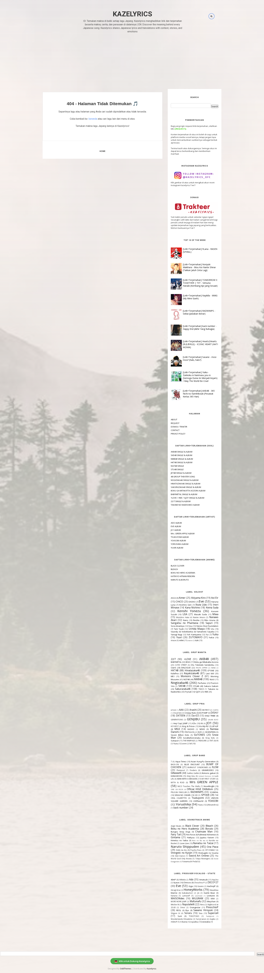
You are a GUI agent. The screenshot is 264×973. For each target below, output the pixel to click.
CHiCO (179, 601)
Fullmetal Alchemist (207, 834)
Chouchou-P (199, 882)
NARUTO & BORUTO (180, 579)
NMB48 (198, 679)
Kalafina (175, 673)
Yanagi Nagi (176, 634)
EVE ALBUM (176, 526)
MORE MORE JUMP (178, 901)
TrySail (188, 691)
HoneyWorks (193, 889)
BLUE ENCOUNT (192, 764)
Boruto (209, 828)
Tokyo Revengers (203, 858)
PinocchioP (212, 907)
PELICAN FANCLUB (179, 792)
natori (190, 640)
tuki (197, 640)
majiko (212, 919)
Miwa (215, 614)
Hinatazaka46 (192, 670)
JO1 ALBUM (176, 530)
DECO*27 (213, 882)
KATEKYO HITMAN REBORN (183, 576)
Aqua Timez (180, 761)
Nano (185, 620)
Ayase (176, 882)
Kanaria (174, 895)
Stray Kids (210, 738)
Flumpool (181, 770)
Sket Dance (180, 856)
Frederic (193, 770)
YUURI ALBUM (177, 547)
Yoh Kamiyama (194, 634)
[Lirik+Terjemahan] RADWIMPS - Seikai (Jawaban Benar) (199, 312)
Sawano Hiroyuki (203, 910)
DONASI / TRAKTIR (179, 426)
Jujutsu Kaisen (207, 837)
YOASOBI (213, 801)
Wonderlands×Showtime (181, 919)
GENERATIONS (177, 719)
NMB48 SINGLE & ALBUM (182, 459)
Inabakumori (187, 893)
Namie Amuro (199, 617)
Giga (191, 886)
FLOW (215, 767)
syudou (194, 921)
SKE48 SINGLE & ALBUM (181, 455)
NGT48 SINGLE (177, 466)
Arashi (193, 709)
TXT (211, 740)
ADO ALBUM (176, 522)
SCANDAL (214, 792)
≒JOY (197, 691)
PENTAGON (189, 732)
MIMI (213, 898)
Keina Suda (212, 607)
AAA (181, 709)
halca (211, 637)
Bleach (209, 825)
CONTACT (175, 430)
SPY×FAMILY (210, 850)
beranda (93, 118)
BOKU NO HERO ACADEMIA (183, 572)
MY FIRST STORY (209, 779)
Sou (190, 626)
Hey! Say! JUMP (180, 723)
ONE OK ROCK (177, 789)
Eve (201, 601)
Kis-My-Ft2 (204, 726)
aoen (184, 743)
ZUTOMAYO (195, 637)
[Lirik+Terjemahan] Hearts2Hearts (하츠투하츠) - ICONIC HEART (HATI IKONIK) (200, 344)
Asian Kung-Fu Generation (203, 761)
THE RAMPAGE (189, 740)
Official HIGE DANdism (200, 789)
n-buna (183, 921)
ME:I (172, 676)
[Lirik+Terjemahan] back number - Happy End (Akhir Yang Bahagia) (199, 327)
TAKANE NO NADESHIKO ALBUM (185, 504)
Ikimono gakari (209, 773)
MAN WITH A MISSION (187, 778)
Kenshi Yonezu (189, 611)
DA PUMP (203, 712)
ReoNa (196, 620)
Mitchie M (175, 904)
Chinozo (187, 882)
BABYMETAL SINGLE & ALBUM (184, 494)
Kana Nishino (192, 607)
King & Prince (188, 726)
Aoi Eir (214, 597)
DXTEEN (180, 715)
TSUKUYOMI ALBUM (180, 537)
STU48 (196, 686)
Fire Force (190, 834)
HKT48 (174, 670)
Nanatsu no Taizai (203, 843)
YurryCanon (201, 919)
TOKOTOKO (194, 916)
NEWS (202, 729)
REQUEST (175, 423)
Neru (202, 904)
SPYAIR (205, 795)
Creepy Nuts (190, 712)
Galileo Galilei (193, 773)
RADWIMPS (197, 792)
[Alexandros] (212, 804)
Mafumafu (195, 901)
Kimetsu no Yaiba (179, 840)
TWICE (201, 689)
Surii (180, 916)
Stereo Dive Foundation (207, 626)
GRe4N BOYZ (213, 720)
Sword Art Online (199, 855)
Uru (212, 629)
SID (196, 795)
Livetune (211, 895)
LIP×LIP (215, 726)
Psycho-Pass (196, 850)
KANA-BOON (176, 776)
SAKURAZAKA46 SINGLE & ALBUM (186, 487)
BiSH (188, 662)
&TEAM (173, 710)
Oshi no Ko (181, 850)
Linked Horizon (205, 776)
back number (180, 807)
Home (102, 151)
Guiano (200, 886)
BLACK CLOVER (177, 565)
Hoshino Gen (185, 604)
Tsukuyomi (198, 797)
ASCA (173, 598)
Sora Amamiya (177, 626)
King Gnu (191, 776)
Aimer (182, 597)
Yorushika (183, 804)
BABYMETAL (176, 662)
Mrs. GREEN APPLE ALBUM (182, 533)
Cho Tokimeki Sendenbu (202, 665)
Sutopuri (175, 740)
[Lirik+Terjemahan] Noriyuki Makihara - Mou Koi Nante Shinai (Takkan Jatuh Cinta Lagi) (199, 267)
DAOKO (192, 601)
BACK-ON (175, 764)
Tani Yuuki (179, 629)
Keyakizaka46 (191, 673)
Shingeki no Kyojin (181, 852)
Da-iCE (195, 715)
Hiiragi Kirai (175, 890)
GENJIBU (193, 719)
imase (173, 640)
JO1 (209, 723)
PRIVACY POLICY (178, 433)
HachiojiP (211, 886)
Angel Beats (176, 826)
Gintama (175, 837)
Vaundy (174, 631)
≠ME (206, 691)
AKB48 (204, 659)
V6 (217, 740)
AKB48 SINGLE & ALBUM (181, 451)
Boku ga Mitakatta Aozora (206, 662)
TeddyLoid (210, 916)
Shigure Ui (175, 913)
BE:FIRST (205, 710)
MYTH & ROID (177, 782)
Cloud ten (177, 713)
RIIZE (200, 732)
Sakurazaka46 (183, 689)
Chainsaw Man (204, 831)
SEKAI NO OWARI (182, 795)
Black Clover (192, 825)
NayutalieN (188, 904)
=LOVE (187, 659)
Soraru (188, 913)
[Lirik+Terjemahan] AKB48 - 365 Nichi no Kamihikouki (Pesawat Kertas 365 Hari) (199, 393)
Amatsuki (203, 879)
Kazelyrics (132, 14)
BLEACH (174, 569)
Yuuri (179, 637)
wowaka (206, 921)
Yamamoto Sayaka (205, 631)
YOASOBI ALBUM (178, 540)
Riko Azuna (209, 620)
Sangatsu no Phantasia (184, 623)
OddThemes (125, 968)
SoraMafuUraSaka (191, 737)
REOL (178, 910)
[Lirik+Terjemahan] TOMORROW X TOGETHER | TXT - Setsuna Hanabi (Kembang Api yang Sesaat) (200, 283)
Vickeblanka (187, 631)
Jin (198, 893)
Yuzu (175, 743)
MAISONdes (177, 898)
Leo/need (198, 896)
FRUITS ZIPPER (201, 668)
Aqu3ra (215, 879)
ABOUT (174, 419)
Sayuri (209, 623)
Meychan (211, 901)
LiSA (185, 614)
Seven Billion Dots (180, 735)
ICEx (194, 723)
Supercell (213, 913)
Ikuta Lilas (201, 604)
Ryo (187, 910)
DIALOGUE (186, 667)
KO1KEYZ (175, 726)
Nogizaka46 (179, 682)
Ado (191, 879)
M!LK (177, 729)
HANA (213, 668)
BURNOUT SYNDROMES (197, 767)
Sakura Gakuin (211, 686)
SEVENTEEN (210, 732)
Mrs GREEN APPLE (204, 782)
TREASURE (202, 740)
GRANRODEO (208, 770)
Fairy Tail (176, 834)
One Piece (212, 846)
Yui (207, 634)
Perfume (202, 683)
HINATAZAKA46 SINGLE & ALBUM (185, 483)
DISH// (214, 712)
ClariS (173, 667)
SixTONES (199, 734)
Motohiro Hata (182, 617)
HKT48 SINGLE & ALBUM (181, 462)
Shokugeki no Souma (208, 853)
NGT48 (186, 679)
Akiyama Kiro (198, 597)
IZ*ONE (210, 670)
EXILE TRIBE (210, 715)
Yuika (215, 634)
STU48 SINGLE (177, 469)
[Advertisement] (132, 57)
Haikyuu (191, 837)
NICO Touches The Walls (189, 786)
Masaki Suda (200, 614)
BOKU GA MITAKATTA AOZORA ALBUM (188, 490)
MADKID (190, 729)
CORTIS (215, 710)
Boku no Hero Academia (185, 828)
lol (191, 743)
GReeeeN (176, 773)
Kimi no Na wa (198, 840)
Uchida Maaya (197, 628)
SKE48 (181, 686)
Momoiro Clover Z (192, 676)
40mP (173, 879)
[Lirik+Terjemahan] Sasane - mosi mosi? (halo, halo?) (199, 358)
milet (181, 640)
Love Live (184, 843)
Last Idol (210, 673)
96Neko (182, 879)
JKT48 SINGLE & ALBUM (181, 473)
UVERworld (198, 801)
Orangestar (195, 907)
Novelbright (209, 786)
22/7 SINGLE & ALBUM (181, 501)
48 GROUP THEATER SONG (183, 476)
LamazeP (186, 895)
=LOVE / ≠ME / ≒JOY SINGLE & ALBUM (187, 497)
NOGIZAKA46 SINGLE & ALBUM (184, 480)
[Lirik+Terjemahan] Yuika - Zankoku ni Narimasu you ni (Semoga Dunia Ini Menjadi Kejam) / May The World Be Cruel (200, 376)
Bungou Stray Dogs (180, 831)
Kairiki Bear (209, 893)
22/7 (173, 659)
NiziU (212, 679)
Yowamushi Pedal (190, 861)
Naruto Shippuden (185, 846)
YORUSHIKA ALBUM (179, 544)
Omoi (182, 907)
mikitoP (174, 922)
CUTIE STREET (181, 665)
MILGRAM (197, 898)
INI (202, 723)
